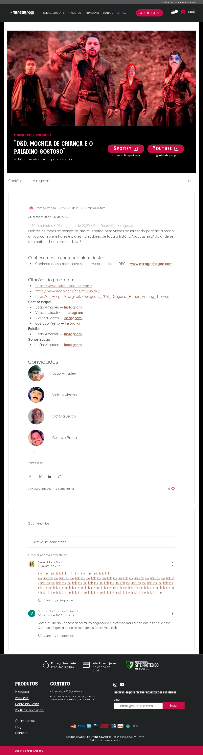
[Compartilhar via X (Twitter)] (40, 476)
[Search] (194, 11)
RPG (33, 453)
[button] (121, 12)
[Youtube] (122, 684)
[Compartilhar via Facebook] (30, 476)
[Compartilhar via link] (59, 476)
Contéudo (16, 180)
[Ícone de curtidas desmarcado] (40, 600)
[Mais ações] (172, 564)
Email (117, 699)
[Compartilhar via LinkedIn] (49, 476)
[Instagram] (115, 684)
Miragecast (42, 180)
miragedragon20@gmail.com (66, 691)
